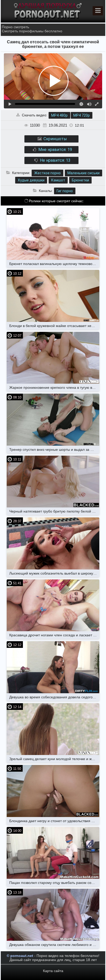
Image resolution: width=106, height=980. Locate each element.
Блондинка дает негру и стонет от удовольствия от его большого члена (54, 821)
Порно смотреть (15, 27)
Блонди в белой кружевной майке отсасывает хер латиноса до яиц (54, 326)
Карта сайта (53, 971)
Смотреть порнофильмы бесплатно (32, 31)
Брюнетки (80, 180)
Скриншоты (54, 138)
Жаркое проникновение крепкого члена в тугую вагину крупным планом (54, 387)
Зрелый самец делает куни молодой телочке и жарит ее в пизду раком (54, 759)
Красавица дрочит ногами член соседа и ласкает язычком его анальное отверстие (54, 635)
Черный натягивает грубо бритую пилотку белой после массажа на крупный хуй (54, 511)
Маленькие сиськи (83, 173)
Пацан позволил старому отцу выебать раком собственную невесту (54, 883)
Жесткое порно (47, 173)
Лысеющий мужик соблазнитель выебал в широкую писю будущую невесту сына (54, 573)
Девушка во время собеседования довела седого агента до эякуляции (54, 697)
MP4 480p (59, 115)
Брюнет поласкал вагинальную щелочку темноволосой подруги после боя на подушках (54, 264)
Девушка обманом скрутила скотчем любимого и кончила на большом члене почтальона (54, 945)
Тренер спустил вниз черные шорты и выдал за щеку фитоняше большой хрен (54, 449)
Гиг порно (65, 191)
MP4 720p (81, 115)
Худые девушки (31, 180)
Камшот (58, 180)
